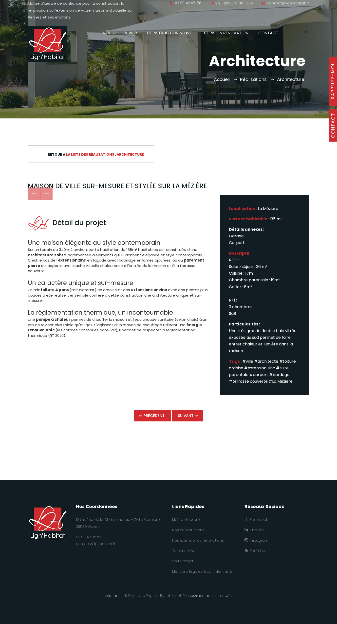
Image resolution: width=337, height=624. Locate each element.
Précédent (154, 415)
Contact (268, 33)
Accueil (222, 79)
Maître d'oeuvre (186, 519)
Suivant (185, 415)
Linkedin (256, 530)
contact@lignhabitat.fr (288, 3)
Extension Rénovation (225, 33)
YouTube (256, 550)
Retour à (96, 154)
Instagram (258, 540)
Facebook (258, 519)
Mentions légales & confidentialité (202, 571)
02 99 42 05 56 (89, 536)
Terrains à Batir (185, 550)
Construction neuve (169, 33)
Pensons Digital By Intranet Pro (158, 595)
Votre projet (182, 561)
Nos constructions (188, 530)
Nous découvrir (120, 33)
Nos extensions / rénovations (198, 540)
